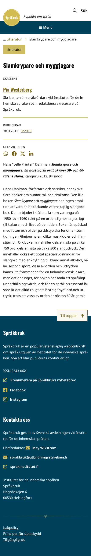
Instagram (18, 399)
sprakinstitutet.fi (21, 467)
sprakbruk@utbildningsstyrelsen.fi (38, 457)
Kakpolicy (10, 527)
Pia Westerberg (17, 89)
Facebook (18, 390)
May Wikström (44, 448)
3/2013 (26, 131)
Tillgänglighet (14, 539)
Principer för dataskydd (22, 533)
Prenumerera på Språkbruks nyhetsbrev (39, 380)
